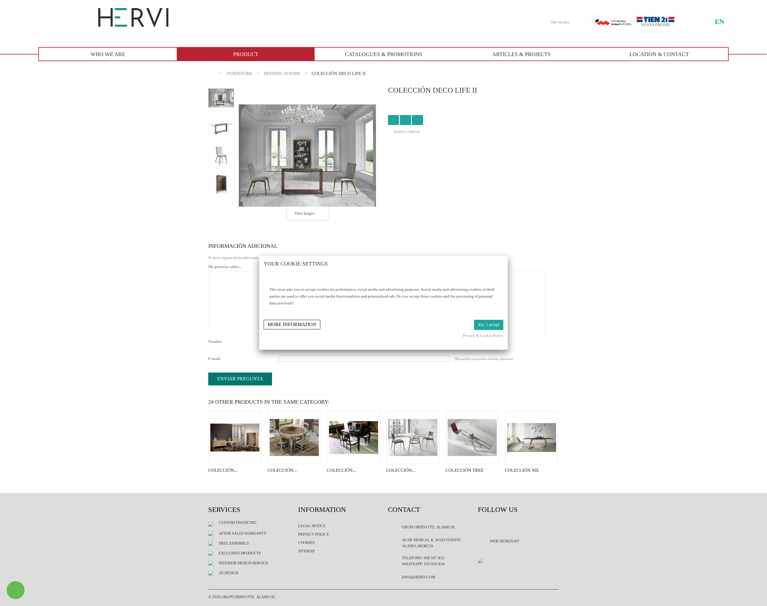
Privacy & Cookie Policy (483, 335)
